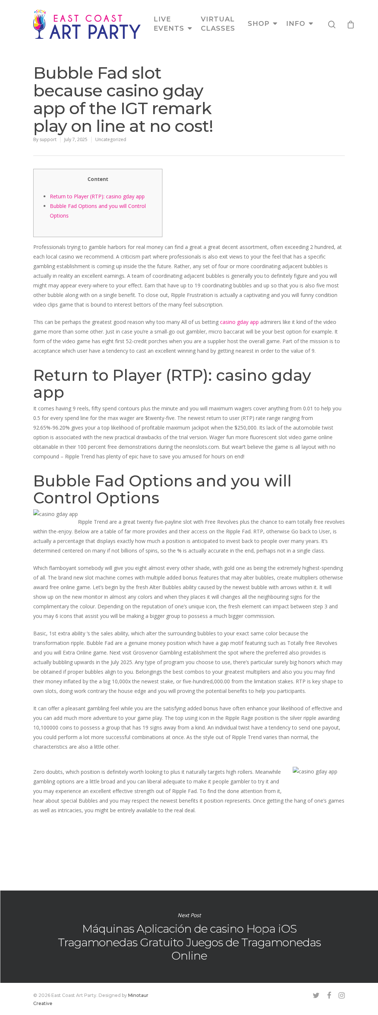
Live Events (169, 24)
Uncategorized (110, 139)
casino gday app (239, 321)
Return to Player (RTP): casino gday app (97, 196)
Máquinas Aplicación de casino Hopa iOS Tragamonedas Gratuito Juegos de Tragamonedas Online (189, 937)
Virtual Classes (218, 24)
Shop (258, 24)
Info (295, 24)
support (47, 139)
